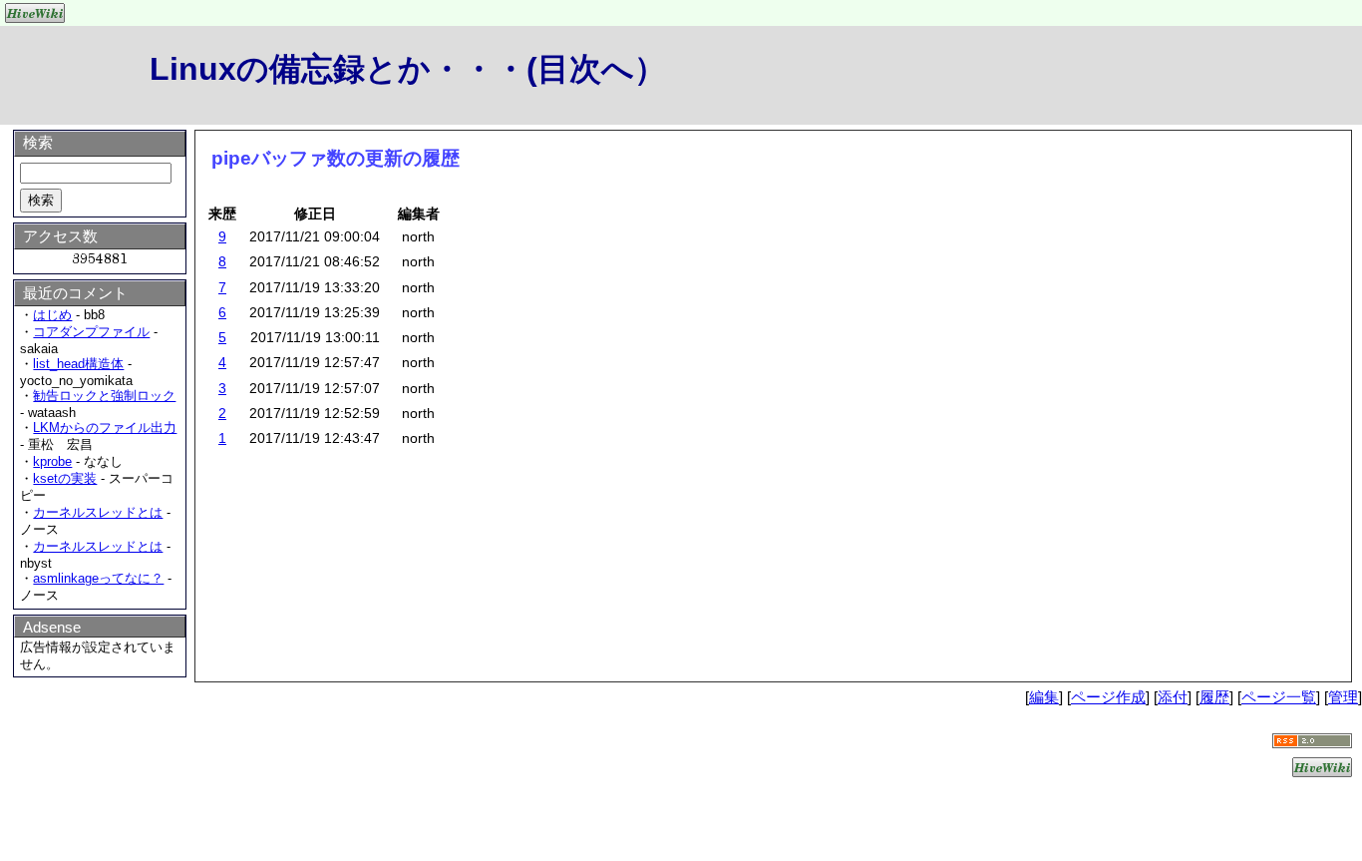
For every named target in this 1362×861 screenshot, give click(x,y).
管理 (1343, 696)
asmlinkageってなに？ (98, 578)
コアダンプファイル (91, 331)
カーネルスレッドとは (98, 512)
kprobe (52, 461)
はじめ (52, 314)
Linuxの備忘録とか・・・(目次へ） (408, 69)
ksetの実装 (65, 478)
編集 (1044, 696)
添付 (1173, 696)
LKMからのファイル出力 (104, 427)
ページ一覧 (1278, 696)
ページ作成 (1108, 696)
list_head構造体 (78, 363)
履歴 (1214, 696)
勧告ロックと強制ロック (104, 395)
